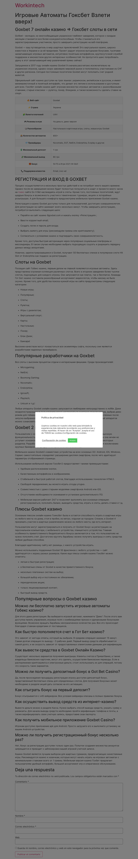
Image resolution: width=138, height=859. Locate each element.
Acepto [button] (73, 440)
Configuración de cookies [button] (54, 440)
